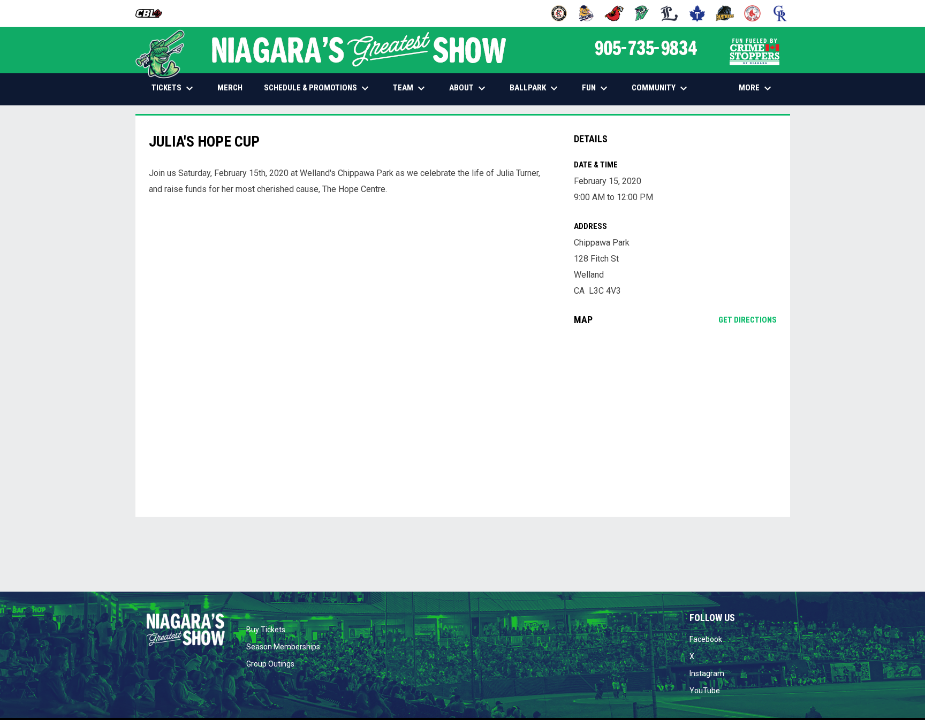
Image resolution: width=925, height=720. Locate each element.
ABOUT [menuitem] (468, 88)
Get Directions (747, 320)
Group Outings (270, 664)
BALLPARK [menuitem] (535, 88)
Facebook (705, 639)
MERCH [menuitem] (234, 87)
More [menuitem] (756, 88)
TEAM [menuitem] (410, 88)
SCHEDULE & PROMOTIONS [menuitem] (317, 88)
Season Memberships (283, 646)
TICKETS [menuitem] (173, 88)
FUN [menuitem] (596, 88)
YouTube (704, 690)
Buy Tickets (265, 629)
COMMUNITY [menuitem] (661, 88)
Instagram (706, 673)
